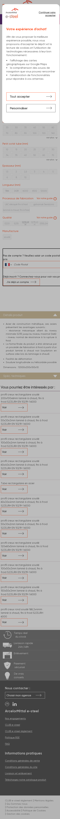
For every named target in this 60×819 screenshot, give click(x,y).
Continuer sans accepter (47, 14)
